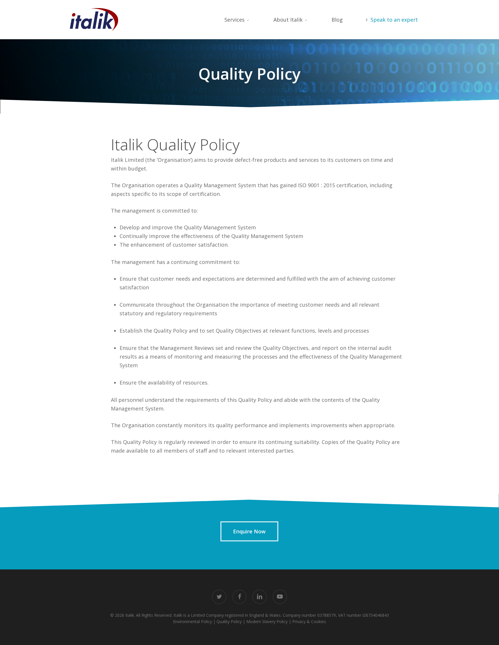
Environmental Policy (192, 621)
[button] (249, 531)
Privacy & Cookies (309, 621)
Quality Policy (229, 621)
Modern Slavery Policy (267, 621)
